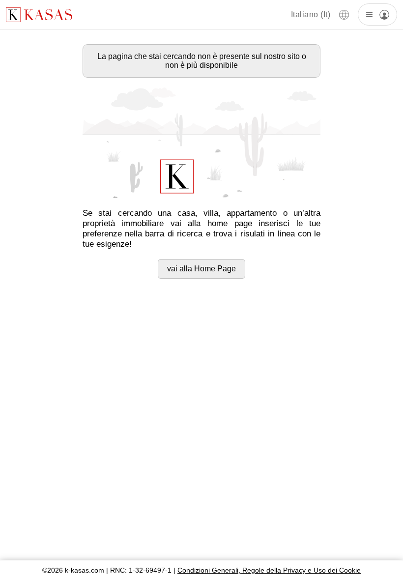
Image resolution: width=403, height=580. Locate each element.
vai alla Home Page (201, 268)
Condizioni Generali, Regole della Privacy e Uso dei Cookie (269, 570)
